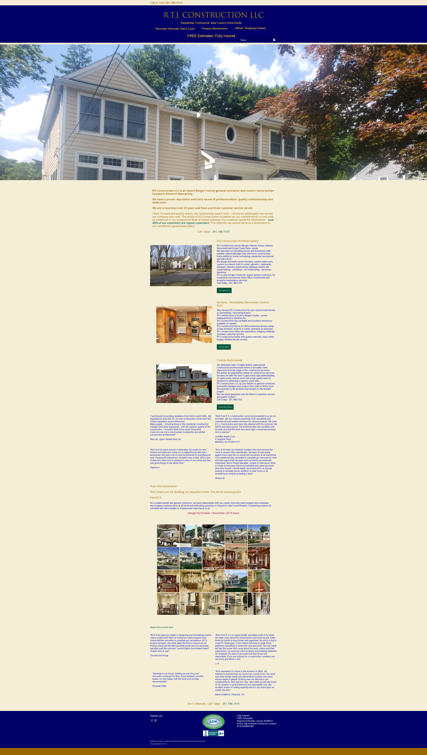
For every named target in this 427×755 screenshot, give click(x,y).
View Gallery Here (224, 290)
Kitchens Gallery (224, 347)
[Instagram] (155, 720)
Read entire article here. (161, 627)
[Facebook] (152, 720)
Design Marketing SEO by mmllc (158, 744)
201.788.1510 (221, 231)
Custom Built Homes (225, 407)
